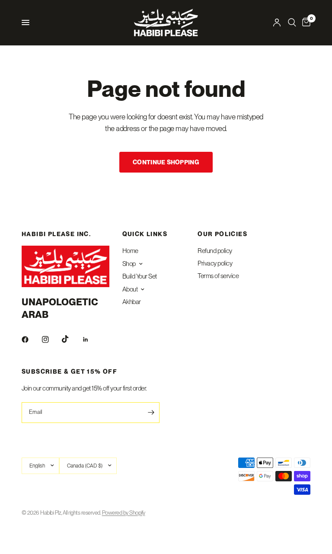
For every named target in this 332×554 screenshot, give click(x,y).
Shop (129, 264)
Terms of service (218, 276)
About (129, 289)
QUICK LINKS (144, 234)
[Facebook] (31, 339)
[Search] (292, 22)
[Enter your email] (151, 412)
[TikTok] (71, 339)
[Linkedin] (91, 339)
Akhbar (131, 302)
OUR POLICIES (222, 234)
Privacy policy (215, 263)
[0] (304, 22)
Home (130, 251)
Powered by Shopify (123, 512)
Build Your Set (139, 276)
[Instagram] (51, 339)
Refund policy (215, 251)
